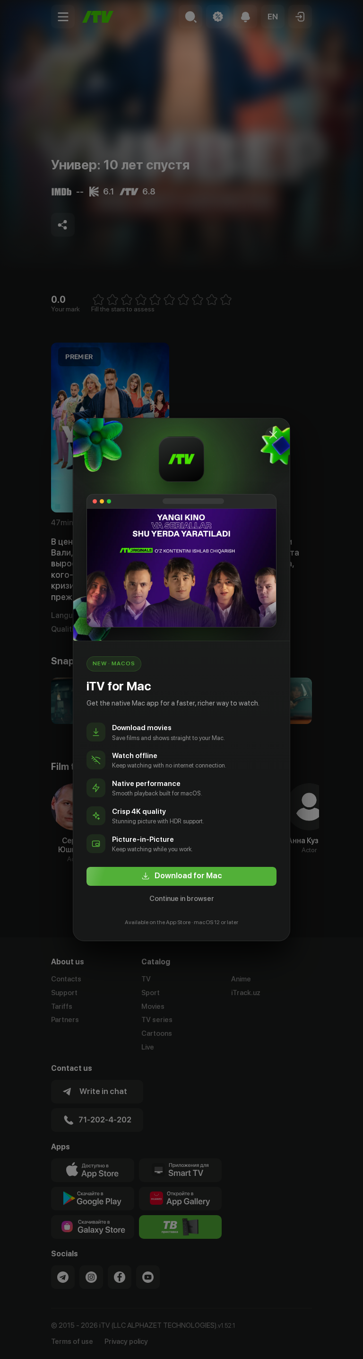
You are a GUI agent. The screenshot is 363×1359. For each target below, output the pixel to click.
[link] (181, 876)
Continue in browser (181, 898)
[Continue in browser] (273, 435)
